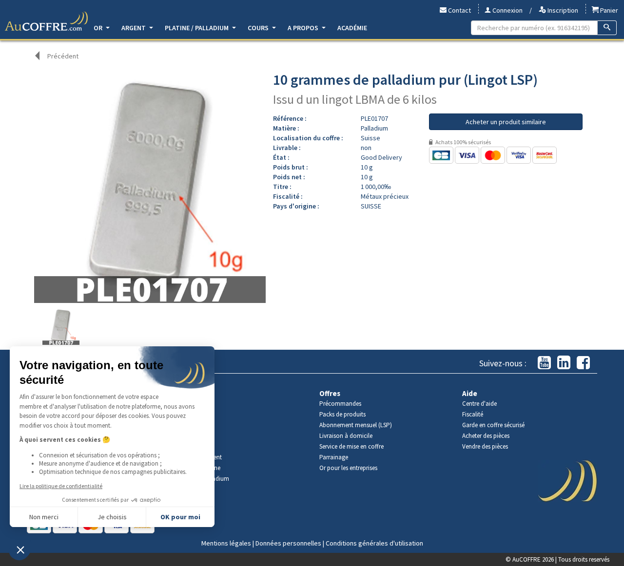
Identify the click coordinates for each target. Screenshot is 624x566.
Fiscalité (472, 414)
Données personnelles (288, 543)
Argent (134, 27)
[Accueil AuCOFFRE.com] (46, 21)
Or (99, 27)
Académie (352, 27)
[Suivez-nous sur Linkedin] (563, 363)
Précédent (62, 56)
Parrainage (333, 457)
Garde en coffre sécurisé (493, 425)
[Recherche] (607, 27)
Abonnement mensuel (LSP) (355, 425)
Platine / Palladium (197, 27)
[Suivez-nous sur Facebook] (583, 363)
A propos (304, 27)
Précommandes (340, 403)
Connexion (507, 10)
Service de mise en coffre (351, 446)
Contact (459, 10)
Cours (259, 27)
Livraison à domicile (345, 436)
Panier (608, 10)
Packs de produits (342, 414)
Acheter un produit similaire (506, 121)
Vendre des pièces (485, 446)
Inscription (562, 10)
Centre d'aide (479, 403)
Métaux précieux (385, 196)
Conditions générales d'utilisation (374, 543)
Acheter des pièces (485, 436)
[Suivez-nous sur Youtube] (544, 363)
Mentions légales (226, 543)
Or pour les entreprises (348, 468)
